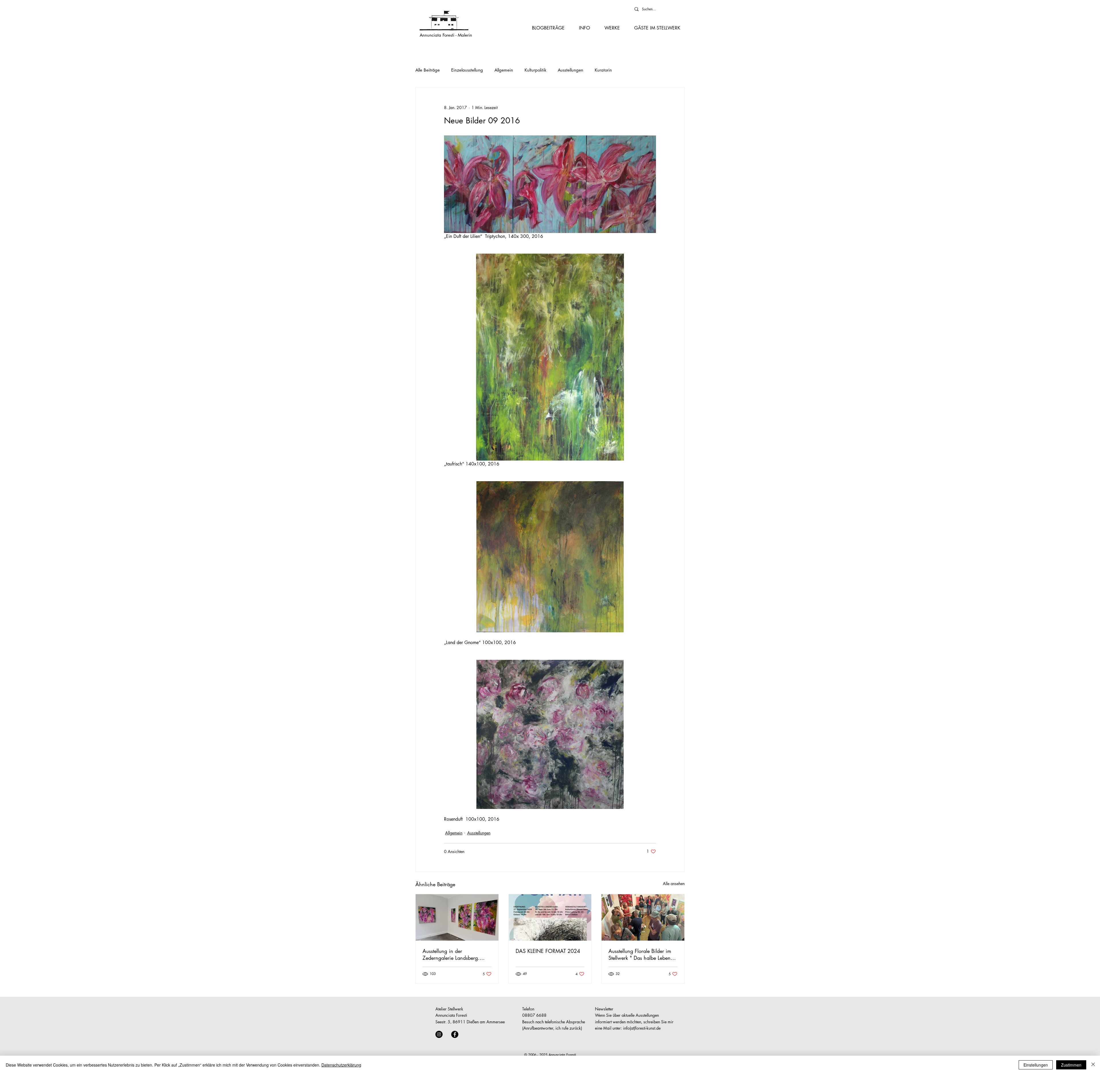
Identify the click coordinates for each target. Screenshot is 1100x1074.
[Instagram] (439, 1034)
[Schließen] (1093, 1064)
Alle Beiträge (427, 70)
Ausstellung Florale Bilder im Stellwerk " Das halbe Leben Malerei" (639, 954)
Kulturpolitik (535, 70)
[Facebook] (454, 1034)
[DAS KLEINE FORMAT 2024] (550, 917)
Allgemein (503, 70)
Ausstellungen (570, 70)
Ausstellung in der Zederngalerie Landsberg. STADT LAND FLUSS (451, 954)
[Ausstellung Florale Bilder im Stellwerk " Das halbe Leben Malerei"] (643, 917)
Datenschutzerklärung (341, 1065)
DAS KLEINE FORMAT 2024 (548, 950)
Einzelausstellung (467, 70)
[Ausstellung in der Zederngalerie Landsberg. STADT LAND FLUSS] (457, 917)
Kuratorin (603, 70)
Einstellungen (1036, 1065)
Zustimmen (1071, 1065)
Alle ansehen (674, 883)
